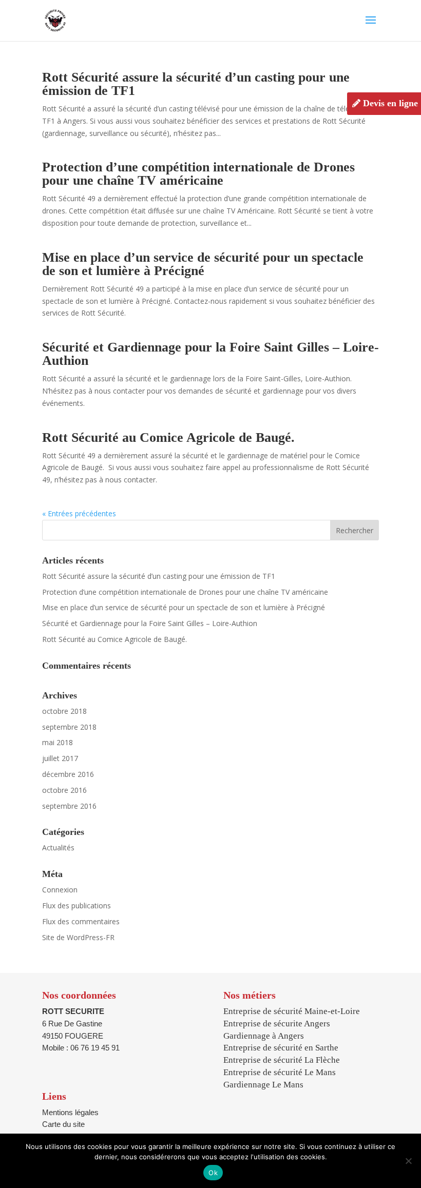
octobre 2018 (64, 711)
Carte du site (63, 1124)
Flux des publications (76, 905)
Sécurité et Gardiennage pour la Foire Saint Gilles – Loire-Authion (210, 354)
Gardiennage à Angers (263, 1036)
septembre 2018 (69, 727)
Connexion (60, 889)
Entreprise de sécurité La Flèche (281, 1060)
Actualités (58, 847)
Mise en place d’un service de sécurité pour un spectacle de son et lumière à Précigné (202, 264)
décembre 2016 (68, 774)
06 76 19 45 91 (95, 1047)
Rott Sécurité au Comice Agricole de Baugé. (168, 437)
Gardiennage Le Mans (263, 1084)
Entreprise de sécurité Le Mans (279, 1072)
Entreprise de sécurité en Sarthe (280, 1048)
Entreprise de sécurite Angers (276, 1023)
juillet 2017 (60, 758)
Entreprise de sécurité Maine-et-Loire (291, 1011)
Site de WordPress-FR (78, 937)
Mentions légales (70, 1112)
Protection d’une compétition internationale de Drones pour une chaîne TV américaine (198, 174)
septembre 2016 (69, 806)
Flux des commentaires (81, 921)
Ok (213, 1172)
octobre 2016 (64, 790)
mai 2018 (57, 742)
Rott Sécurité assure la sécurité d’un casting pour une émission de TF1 (196, 84)
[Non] (408, 1161)
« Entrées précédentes (79, 513)
